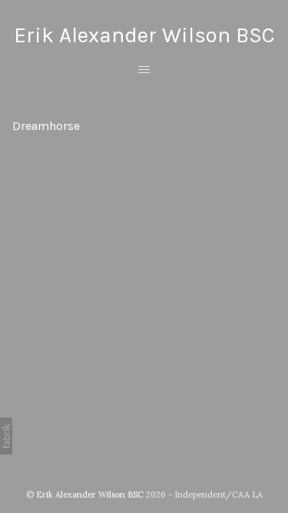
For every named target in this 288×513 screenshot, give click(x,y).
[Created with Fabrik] (6, 436)
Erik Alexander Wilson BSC (90, 494)
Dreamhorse (46, 125)
